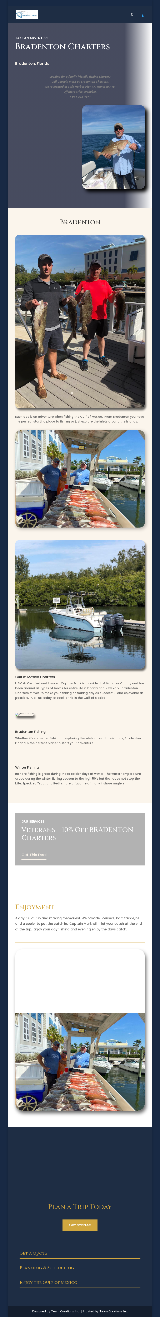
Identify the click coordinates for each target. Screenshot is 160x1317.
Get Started (80, 1225)
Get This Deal (33, 854)
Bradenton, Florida (32, 63)
